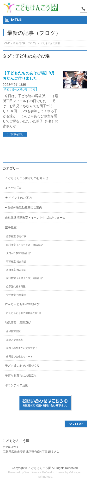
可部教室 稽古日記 (16, 261)
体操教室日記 (13, 331)
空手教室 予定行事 (16, 236)
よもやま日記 (13, 188)
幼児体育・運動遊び (18, 322)
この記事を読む (14, 134)
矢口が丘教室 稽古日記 (18, 253)
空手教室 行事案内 (16, 295)
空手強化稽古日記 (15, 286)
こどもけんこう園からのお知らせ (26, 178)
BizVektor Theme (53, 472)
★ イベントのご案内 (18, 197)
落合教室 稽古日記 (16, 269)
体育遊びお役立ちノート (19, 356)
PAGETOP (76, 423)
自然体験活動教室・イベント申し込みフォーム (35, 217)
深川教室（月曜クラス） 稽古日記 (24, 244)
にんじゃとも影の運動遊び (22, 304)
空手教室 (11, 227)
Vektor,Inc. (75, 472)
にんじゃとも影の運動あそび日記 (24, 313)
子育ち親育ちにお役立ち (21, 375)
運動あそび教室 (14, 339)
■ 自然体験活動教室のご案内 (23, 207)
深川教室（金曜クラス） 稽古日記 (24, 278)
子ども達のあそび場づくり (20, 89)
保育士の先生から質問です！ (21, 348)
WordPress (31, 472)
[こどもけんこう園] (30, 8)
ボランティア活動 (16, 385)
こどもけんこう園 (39, 468)
